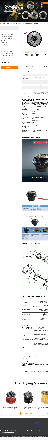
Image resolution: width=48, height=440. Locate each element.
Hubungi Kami (37, 3)
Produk (26, 3)
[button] (8, 400)
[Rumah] (4, 3)
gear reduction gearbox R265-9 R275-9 (31, 373)
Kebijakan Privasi (9, 436)
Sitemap (3, 436)
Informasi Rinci (30, 66)
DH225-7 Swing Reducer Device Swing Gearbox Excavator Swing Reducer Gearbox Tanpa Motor (10, 408)
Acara (29, 3)
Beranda (14, 3)
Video (32, 3)
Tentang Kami (20, 3)
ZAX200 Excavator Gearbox (30, 371)
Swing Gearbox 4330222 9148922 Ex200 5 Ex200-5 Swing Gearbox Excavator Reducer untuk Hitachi (28, 408)
